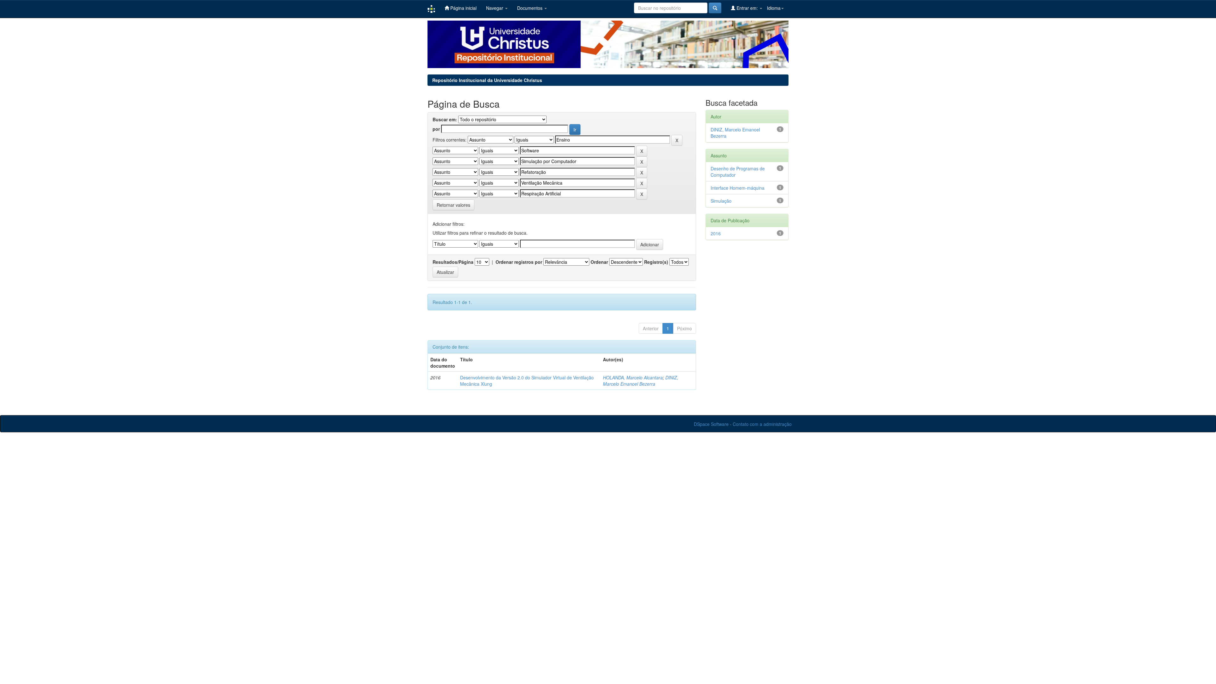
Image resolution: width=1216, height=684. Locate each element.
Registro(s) (656, 262)
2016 (716, 233)
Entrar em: (747, 8)
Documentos (530, 8)
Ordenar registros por (519, 262)
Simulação (721, 201)
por (436, 129)
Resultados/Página (453, 262)
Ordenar (599, 262)
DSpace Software (711, 424)
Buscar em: (445, 119)
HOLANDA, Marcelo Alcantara (633, 377)
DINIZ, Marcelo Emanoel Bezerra (640, 380)
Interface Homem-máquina (737, 188)
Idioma (774, 8)
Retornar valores (453, 205)
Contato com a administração (762, 424)
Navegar (495, 8)
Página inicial (463, 8)
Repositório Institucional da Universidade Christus (487, 80)
